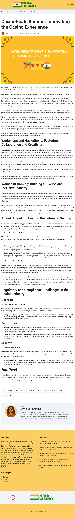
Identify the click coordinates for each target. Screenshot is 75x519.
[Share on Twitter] (6, 395)
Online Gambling (50, 390)
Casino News (10, 11)
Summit (61, 390)
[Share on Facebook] (3, 395)
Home (2, 11)
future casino (20, 390)
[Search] (68, 4)
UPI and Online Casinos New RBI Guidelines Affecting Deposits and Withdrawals (56, 454)
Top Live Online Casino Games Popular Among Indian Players (56, 466)
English (5, 477)
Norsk (5, 479)
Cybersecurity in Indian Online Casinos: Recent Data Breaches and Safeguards (55, 448)
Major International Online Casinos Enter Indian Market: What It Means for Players (54, 460)
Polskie (5, 482)
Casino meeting (7, 390)
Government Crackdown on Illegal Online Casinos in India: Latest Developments (55, 442)
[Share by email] (10, 395)
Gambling (31, 390)
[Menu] (72, 4)
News (39, 390)
